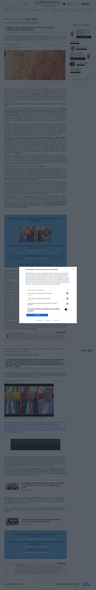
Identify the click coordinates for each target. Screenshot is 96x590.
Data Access (48, 320)
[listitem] (48, 290)
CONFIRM (37, 315)
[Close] (74, 269)
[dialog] (48, 295)
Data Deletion (39, 320)
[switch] (67, 293)
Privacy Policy (56, 320)
